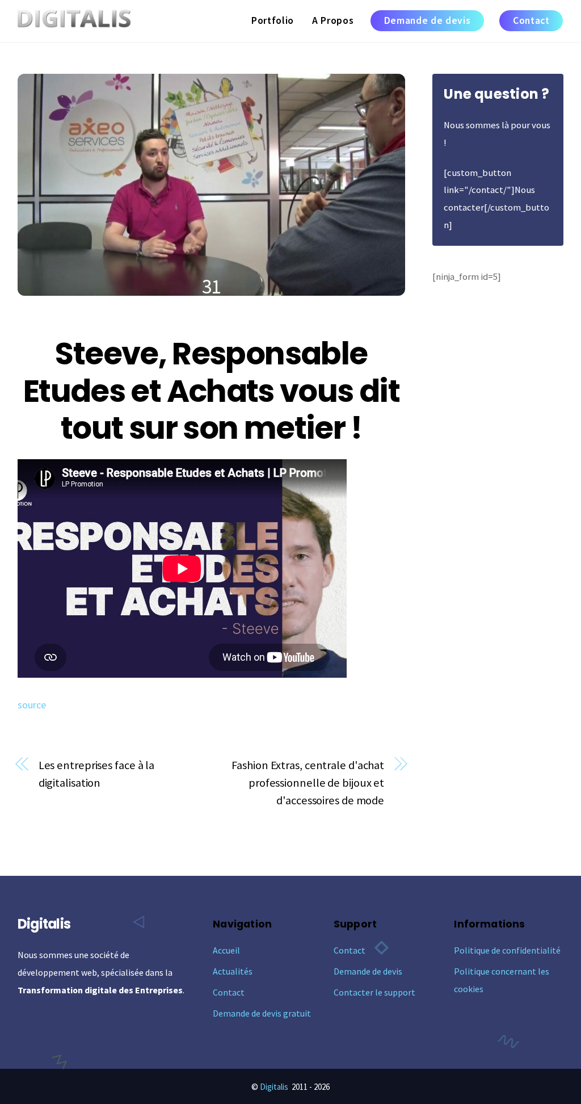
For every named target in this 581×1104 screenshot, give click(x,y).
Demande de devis (427, 20)
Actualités (232, 971)
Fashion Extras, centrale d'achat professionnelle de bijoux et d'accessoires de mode (307, 783)
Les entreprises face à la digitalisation (96, 774)
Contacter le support (374, 992)
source (32, 705)
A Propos (332, 20)
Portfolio (272, 20)
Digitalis (274, 1086)
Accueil (226, 950)
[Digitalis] (74, 21)
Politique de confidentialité (507, 950)
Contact (531, 20)
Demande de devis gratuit (262, 1013)
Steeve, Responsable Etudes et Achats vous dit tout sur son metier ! (211, 391)
